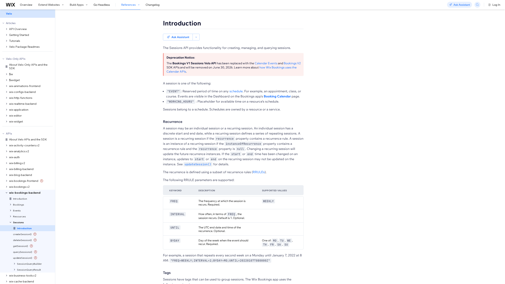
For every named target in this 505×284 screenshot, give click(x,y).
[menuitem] (27, 13)
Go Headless (102, 5)
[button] (178, 37)
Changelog (153, 5)
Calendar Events (266, 63)
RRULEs (259, 172)
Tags (167, 272)
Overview (26, 5)
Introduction (182, 23)
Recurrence (172, 121)
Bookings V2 (292, 63)
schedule (236, 91)
